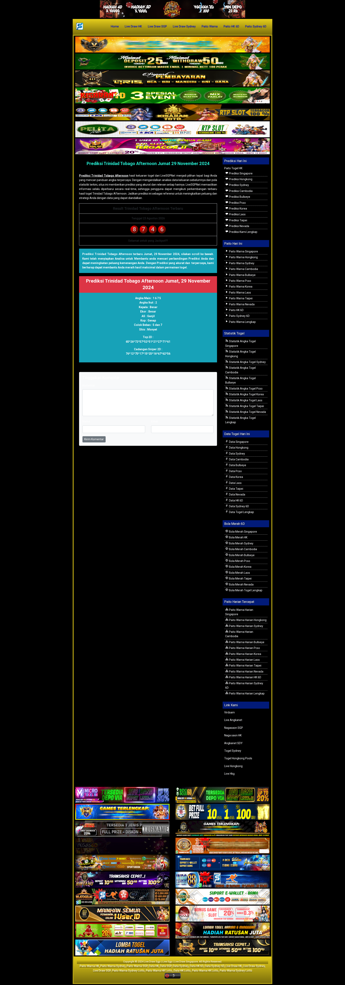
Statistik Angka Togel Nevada (247, 411)
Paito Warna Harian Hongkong (247, 620)
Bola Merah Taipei (240, 578)
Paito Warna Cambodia (243, 269)
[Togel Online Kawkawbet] (122, 829)
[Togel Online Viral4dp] (172, 146)
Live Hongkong (233, 766)
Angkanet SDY (233, 743)
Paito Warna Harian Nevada (245, 671)
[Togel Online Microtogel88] (122, 795)
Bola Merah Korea (239, 566)
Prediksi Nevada (238, 226)
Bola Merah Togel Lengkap (245, 590)
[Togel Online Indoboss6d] (222, 795)
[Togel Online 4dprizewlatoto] (122, 914)
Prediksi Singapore (240, 173)
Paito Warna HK (89, 966)
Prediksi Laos (237, 214)
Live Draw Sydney (184, 26)
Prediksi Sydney (238, 185)
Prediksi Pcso (237, 202)
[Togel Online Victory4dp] (122, 812)
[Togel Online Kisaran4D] (172, 95)
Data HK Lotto (182, 970)
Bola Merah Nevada (241, 584)
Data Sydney (236, 453)
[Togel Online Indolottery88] (222, 880)
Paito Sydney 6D (255, 26)
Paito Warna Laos (239, 292)
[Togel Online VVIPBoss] (172, 44)
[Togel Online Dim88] (172, 61)
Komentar (115, 169)
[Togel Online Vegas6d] (122, 846)
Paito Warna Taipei (240, 298)
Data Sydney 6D (238, 506)
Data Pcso (235, 471)
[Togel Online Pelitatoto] (172, 129)
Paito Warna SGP (137, 966)
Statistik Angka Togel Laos (245, 400)
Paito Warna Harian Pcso (244, 648)
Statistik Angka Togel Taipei (246, 406)
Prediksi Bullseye (239, 196)
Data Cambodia (238, 459)
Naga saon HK (233, 735)
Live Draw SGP (157, 26)
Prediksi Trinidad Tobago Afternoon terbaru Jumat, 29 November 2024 (130, 254)
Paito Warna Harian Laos (244, 659)
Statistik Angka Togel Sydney (247, 362)
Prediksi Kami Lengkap (242, 231)
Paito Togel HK (233, 168)
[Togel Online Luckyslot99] (222, 812)
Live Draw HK (133, 26)
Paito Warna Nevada (241, 304)
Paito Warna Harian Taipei (244, 665)
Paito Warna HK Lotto (159, 970)
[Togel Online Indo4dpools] (122, 947)
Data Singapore (238, 441)
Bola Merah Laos (239, 572)
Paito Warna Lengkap (242, 321)
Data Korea (235, 477)
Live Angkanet (233, 720)
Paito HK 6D (231, 26)
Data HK (154, 966)
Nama (86, 421)
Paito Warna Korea (240, 286)
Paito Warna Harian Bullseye (246, 642)
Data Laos (235, 483)
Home (115, 26)
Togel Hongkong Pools (238, 758)
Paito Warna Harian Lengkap (246, 693)
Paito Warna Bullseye (242, 275)
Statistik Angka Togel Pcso (245, 388)
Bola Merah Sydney (240, 543)
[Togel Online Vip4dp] (222, 829)
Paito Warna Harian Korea (244, 654)
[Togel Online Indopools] (222, 914)
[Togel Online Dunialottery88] (222, 846)
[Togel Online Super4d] (172, 78)
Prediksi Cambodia (240, 191)
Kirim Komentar (94, 439)
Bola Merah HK (237, 537)
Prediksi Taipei (237, 220)
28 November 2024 (93, 169)
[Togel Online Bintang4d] (122, 880)
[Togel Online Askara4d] (122, 863)
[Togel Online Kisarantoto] (172, 112)
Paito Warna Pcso (239, 280)
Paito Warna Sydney (241, 263)
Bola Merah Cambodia (242, 549)
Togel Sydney (232, 750)
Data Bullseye (237, 465)
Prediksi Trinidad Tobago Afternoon (103, 175)
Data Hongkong (238, 447)
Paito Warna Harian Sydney (245, 626)
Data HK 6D (235, 500)
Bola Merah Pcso (239, 561)
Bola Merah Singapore (242, 531)
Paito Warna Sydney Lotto (128, 970)
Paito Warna (210, 26)
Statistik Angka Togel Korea (246, 394)
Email (154, 421)
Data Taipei (235, 488)
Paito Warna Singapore (243, 251)
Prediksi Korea (237, 208)
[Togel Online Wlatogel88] (122, 897)
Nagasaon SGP (233, 727)
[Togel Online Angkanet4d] (222, 897)
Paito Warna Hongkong (243, 257)
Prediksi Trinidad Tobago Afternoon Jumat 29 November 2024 (148, 163)
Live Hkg (229, 773)
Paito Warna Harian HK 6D (244, 677)
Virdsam (229, 712)
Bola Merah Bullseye (241, 555)
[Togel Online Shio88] (222, 931)
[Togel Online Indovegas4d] (222, 947)
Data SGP (166, 966)
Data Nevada (236, 494)
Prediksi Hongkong (240, 179)
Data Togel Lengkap (241, 512)
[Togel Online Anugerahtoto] (222, 863)
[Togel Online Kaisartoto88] (122, 931)
